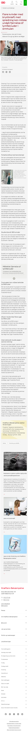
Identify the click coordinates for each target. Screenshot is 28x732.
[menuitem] (12, 3)
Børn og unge (4, 687)
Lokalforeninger (6, 641)
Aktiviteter (3, 697)
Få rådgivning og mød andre (8, 656)
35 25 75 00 (6, 597)
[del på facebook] (3, 72)
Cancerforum (4, 673)
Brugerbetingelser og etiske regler (14, 723)
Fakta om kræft (5, 683)
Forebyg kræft (4, 666)
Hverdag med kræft (6, 652)
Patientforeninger (5, 704)
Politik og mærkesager (8, 635)
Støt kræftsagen (5, 680)
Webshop (3, 676)
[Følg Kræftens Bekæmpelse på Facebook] (6, 714)
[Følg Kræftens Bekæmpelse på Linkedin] (18, 714)
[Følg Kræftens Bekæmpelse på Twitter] (14, 714)
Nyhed (4, 443)
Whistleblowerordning (14, 721)
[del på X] (6, 72)
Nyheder (3, 694)
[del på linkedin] (10, 72)
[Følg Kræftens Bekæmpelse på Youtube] (22, 714)
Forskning (3, 669)
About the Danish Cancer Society (9, 707)
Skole (2, 690)
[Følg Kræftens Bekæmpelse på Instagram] (10, 714)
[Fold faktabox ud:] (14, 278)
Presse (3, 610)
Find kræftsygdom (5, 649)
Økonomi (4, 623)
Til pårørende (4, 659)
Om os (2, 700)
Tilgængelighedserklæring (14, 727)
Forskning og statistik (14, 443)
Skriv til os (6, 599)
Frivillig (3, 662)
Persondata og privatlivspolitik (14, 725)
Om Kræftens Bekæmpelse (9, 616)
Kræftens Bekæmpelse (12, 588)
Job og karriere (5, 629)
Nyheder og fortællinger (8, 8)
